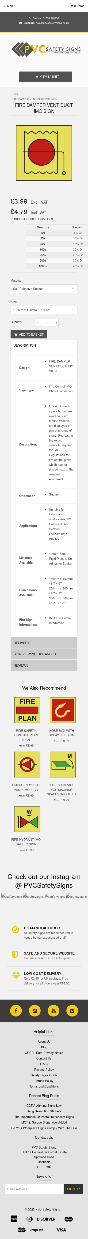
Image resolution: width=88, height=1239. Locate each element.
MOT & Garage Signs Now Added (44, 1122)
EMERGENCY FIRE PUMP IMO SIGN (26, 787)
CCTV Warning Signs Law (44, 1105)
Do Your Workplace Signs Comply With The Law (44, 1128)
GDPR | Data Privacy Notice (44, 1052)
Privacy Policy (44, 1069)
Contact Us (44, 1058)
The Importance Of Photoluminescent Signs (44, 1116)
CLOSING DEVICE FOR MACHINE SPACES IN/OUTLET (61, 789)
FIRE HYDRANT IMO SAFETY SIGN (26, 841)
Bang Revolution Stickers (44, 1111)
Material (16, 280)
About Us (44, 1041)
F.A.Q (44, 1064)
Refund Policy (44, 1080)
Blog (44, 1047)
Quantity (16, 322)
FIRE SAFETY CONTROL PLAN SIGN (26, 735)
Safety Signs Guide (44, 1075)
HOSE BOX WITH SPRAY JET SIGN (61, 732)
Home (15, 94)
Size (14, 301)
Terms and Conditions (44, 1086)
